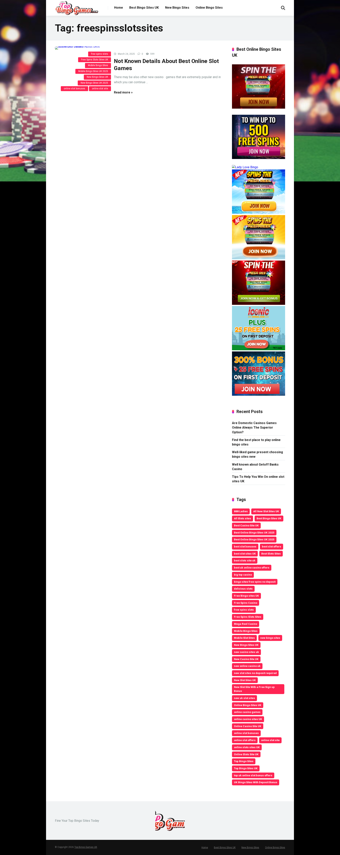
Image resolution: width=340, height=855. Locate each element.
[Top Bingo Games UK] (76, 8)
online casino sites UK (248, 719)
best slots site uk (244, 560)
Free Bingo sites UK (246, 595)
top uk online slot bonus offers (253, 775)
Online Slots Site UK (246, 754)
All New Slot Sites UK (266, 511)
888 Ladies (241, 511)
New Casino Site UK (246, 659)
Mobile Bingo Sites (98, 65)
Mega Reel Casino (245, 623)
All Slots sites (242, 518)
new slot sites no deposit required (255, 673)
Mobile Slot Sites (244, 637)
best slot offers (271, 546)
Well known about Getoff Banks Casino (255, 467)
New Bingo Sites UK (97, 77)
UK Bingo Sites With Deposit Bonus (255, 782)
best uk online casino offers (251, 567)
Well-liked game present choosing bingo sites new (257, 454)
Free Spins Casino (245, 602)
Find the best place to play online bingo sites (256, 442)
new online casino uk (247, 665)
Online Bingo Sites (209, 7)
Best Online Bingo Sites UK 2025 (254, 532)
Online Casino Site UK (247, 726)
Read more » (123, 92)
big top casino (243, 574)
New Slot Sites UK (245, 680)
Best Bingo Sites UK (144, 7)
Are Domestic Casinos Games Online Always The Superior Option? (254, 427)
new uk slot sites (244, 698)
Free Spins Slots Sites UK (94, 59)
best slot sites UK (245, 553)
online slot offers (245, 740)
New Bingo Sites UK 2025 (94, 82)
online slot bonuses (74, 88)
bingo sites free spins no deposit (254, 581)
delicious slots (243, 588)
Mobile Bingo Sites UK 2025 (93, 71)
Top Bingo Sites (243, 761)
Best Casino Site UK (246, 525)
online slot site (100, 88)
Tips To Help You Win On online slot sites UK (258, 479)
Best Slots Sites (271, 553)
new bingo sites (270, 637)
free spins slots (99, 54)
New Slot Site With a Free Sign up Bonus (254, 688)
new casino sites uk (246, 651)
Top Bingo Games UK (85, 847)
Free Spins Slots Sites (247, 616)
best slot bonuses (245, 546)
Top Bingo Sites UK (246, 768)
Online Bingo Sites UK (247, 705)
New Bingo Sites (177, 7)
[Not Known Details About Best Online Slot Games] (81, 48)
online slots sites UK (247, 747)
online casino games (247, 712)
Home (118, 7)
